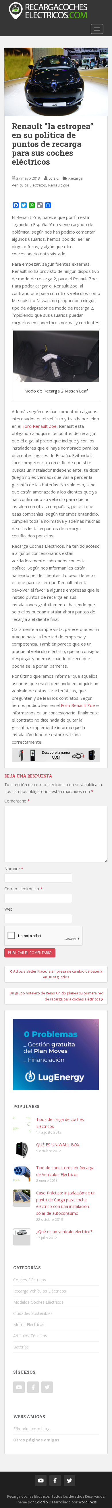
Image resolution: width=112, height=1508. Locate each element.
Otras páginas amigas (36, 1440)
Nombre (13, 868)
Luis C (54, 178)
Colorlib (41, 1502)
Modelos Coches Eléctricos (38, 1302)
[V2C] (56, 755)
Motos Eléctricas (28, 1324)
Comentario (17, 801)
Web (8, 909)
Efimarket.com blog (31, 1428)
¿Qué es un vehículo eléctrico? (64, 1231)
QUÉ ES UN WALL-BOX (57, 1144)
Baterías (21, 1347)
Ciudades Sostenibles (33, 1313)
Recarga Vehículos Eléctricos (39, 1291)
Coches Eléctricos (29, 1279)
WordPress (87, 1502)
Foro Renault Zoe (39, 426)
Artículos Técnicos (30, 1335)
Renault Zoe (58, 185)
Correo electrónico (23, 888)
